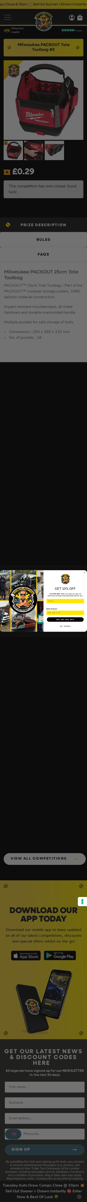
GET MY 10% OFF (65, 619)
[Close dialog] (84, 572)
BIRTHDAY (52, 609)
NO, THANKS (65, 626)
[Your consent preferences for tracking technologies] (82, 901)
